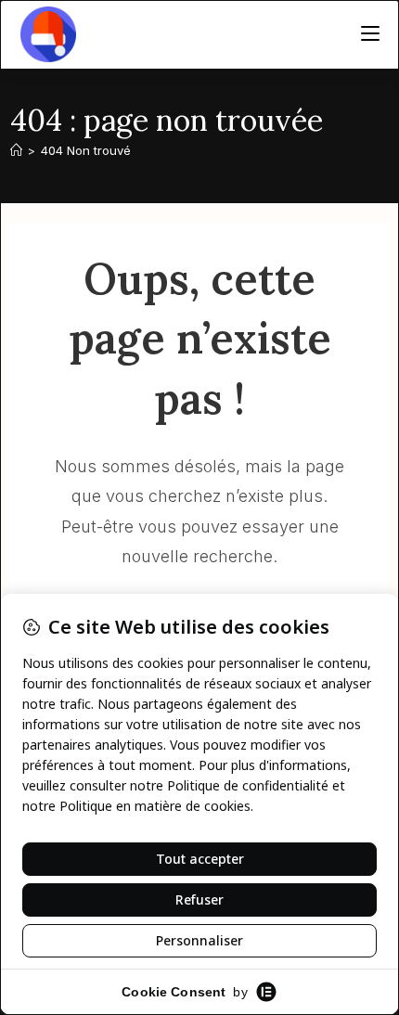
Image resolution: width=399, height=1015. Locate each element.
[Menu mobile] (370, 34)
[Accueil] (16, 150)
